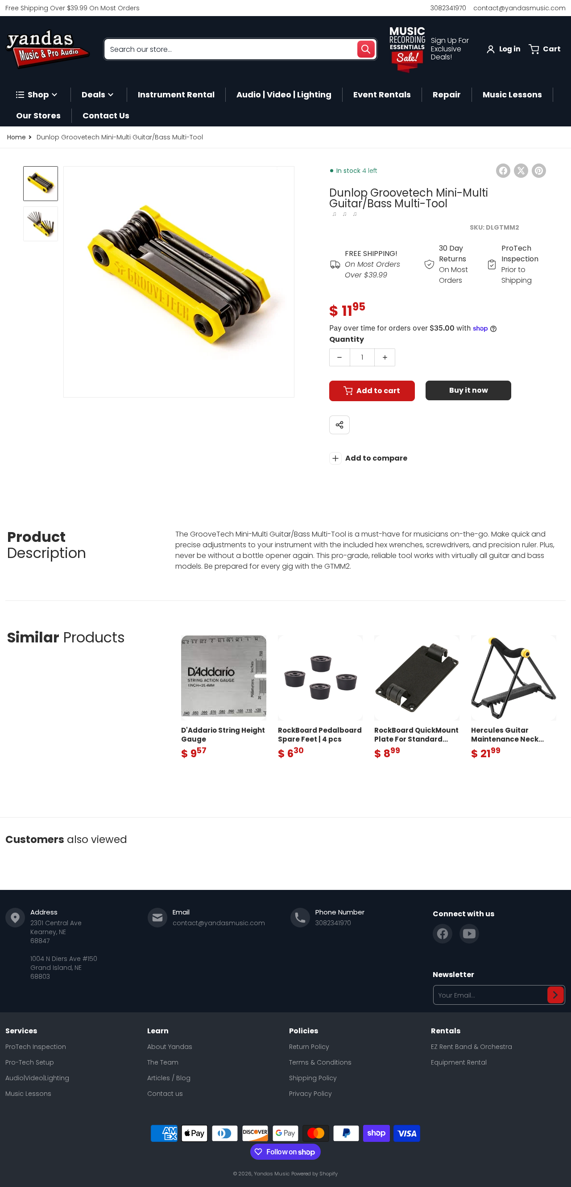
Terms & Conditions (320, 1062)
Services (21, 1031)
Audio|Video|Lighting (37, 1078)
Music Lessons (28, 1093)
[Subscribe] (555, 994)
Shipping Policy (313, 1078)
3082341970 (448, 8)
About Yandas (169, 1046)
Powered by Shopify (314, 1173)
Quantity (346, 339)
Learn (158, 1031)
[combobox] (240, 49)
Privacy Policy (310, 1093)
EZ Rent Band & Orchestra (471, 1046)
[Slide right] (289, 281)
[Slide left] (69, 281)
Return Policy (309, 1046)
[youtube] (469, 934)
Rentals (445, 1031)
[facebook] (442, 934)
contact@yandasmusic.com (519, 8)
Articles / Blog (168, 1078)
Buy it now (468, 390)
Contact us (165, 1093)
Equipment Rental (459, 1062)
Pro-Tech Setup (29, 1062)
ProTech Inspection (35, 1046)
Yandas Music (272, 1173)
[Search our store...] (365, 49)
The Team (162, 1062)
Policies (303, 1031)
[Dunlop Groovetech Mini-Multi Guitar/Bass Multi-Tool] (40, 183)
